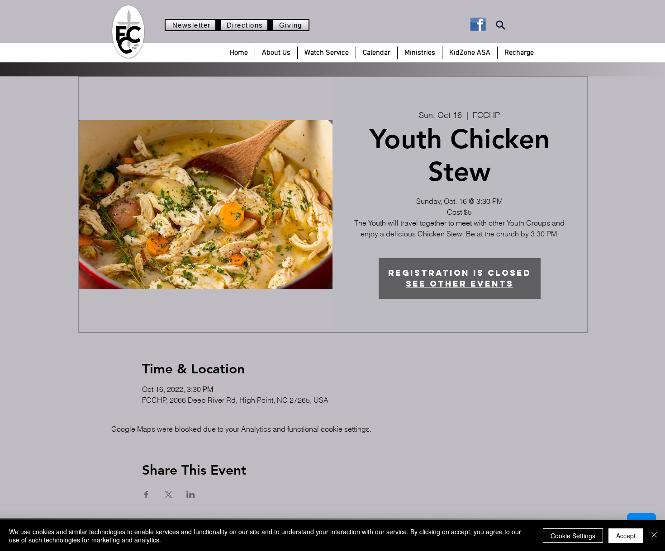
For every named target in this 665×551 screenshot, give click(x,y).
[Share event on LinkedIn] (190, 494)
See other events (459, 283)
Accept (626, 535)
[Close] (654, 535)
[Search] (500, 25)
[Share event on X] (168, 494)
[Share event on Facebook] (146, 494)
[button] (276, 53)
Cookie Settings (573, 535)
